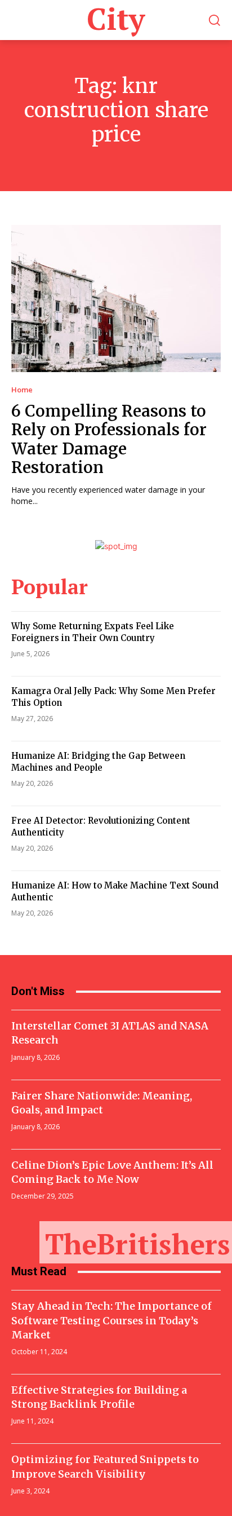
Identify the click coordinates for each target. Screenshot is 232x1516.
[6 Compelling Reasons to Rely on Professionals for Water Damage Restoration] (116, 298)
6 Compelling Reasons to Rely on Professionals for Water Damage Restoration (109, 439)
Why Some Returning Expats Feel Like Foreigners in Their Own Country (92, 632)
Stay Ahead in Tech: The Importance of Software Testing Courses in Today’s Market (111, 1320)
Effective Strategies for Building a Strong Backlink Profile (99, 1397)
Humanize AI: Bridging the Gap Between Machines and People (98, 761)
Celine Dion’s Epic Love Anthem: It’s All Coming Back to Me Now (112, 1172)
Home (22, 390)
